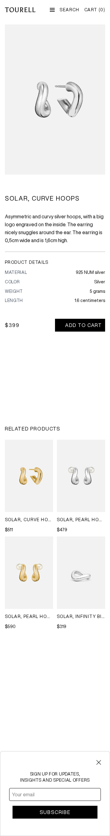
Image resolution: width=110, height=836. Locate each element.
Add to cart (83, 325)
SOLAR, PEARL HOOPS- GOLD (39, 616)
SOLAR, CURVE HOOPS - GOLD (40, 520)
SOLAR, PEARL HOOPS (82, 520)
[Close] (99, 762)
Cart (94, 10)
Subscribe (55, 812)
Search (69, 10)
